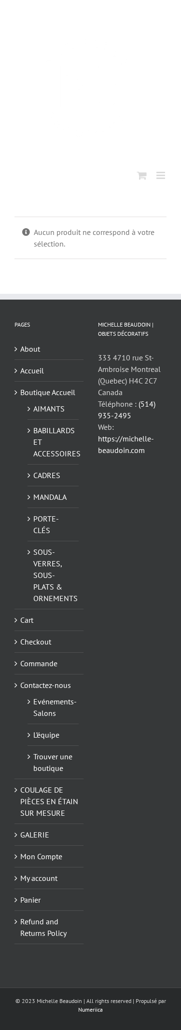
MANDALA (50, 497)
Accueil (32, 370)
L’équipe (46, 735)
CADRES (46, 475)
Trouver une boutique (52, 762)
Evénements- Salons (53, 707)
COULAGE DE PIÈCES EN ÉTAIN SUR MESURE (49, 801)
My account (38, 878)
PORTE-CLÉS (46, 524)
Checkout (35, 641)
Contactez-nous (45, 685)
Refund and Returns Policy (43, 927)
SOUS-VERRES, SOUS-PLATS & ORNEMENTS (53, 575)
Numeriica (90, 1009)
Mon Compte (41, 856)
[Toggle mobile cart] (142, 175)
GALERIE (34, 834)
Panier (30, 900)
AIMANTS (49, 408)
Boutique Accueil (47, 392)
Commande (38, 663)
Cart (26, 620)
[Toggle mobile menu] (161, 175)
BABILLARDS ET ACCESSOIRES (53, 442)
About (30, 349)
